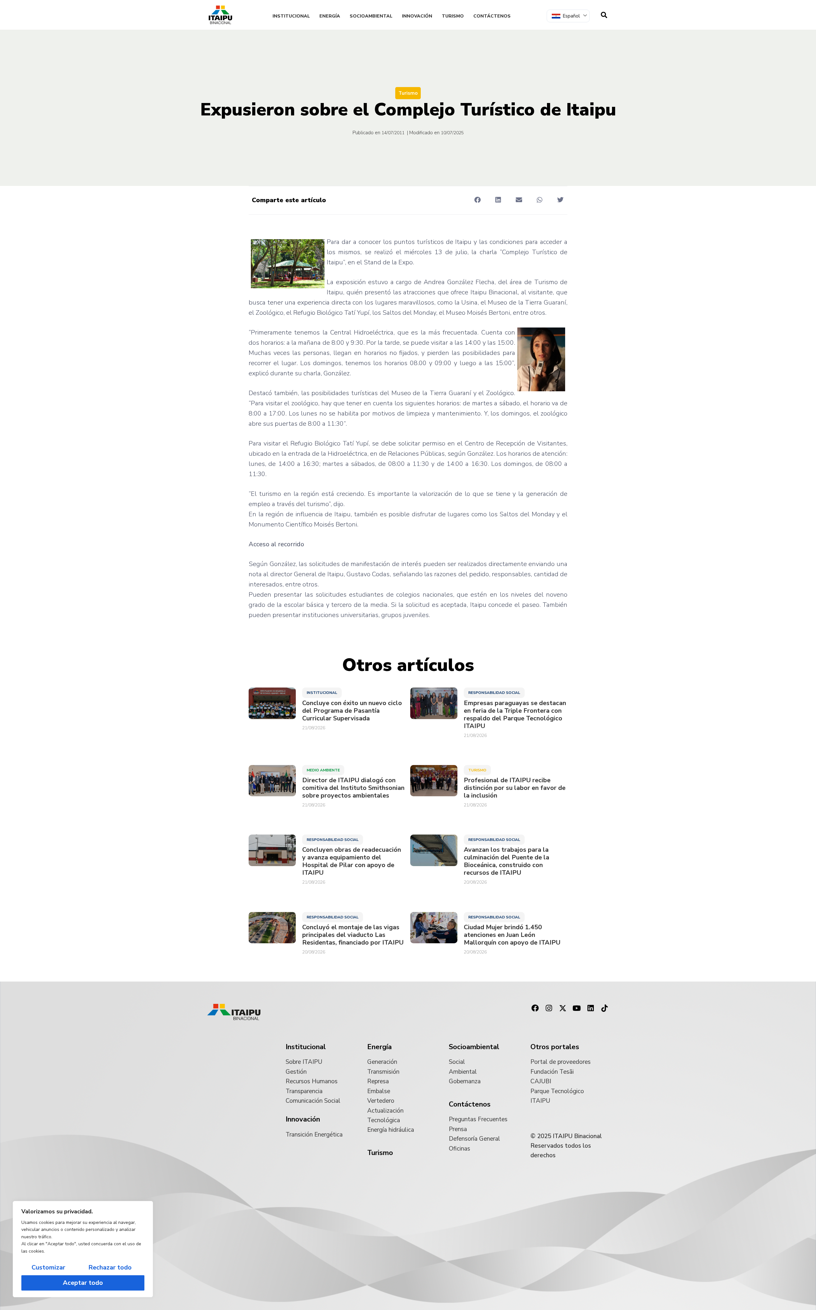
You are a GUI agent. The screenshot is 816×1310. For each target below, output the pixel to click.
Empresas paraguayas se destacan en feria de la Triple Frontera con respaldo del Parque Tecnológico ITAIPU (515, 714)
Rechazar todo (110, 1267)
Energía (329, 16)
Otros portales (554, 1047)
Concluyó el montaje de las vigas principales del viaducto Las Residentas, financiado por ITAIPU (353, 935)
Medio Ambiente (323, 770)
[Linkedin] (590, 1008)
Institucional (291, 16)
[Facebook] (534, 1008)
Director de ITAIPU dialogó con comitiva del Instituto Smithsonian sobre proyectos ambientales (353, 787)
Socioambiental (371, 16)
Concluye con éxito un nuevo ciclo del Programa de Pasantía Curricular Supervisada (352, 710)
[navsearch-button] (604, 15)
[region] (83, 1249)
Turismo (453, 16)
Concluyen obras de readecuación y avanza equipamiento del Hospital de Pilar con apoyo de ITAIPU (351, 861)
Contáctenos (492, 16)
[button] (477, 200)
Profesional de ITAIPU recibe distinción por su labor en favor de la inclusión (514, 787)
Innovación (417, 16)
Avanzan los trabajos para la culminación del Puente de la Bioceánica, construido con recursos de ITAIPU (506, 861)
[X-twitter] (562, 1008)
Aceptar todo (83, 1282)
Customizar (48, 1267)
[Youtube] (576, 1008)
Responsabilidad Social (494, 692)
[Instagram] (548, 1008)
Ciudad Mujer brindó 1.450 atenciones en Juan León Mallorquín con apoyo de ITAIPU (512, 935)
